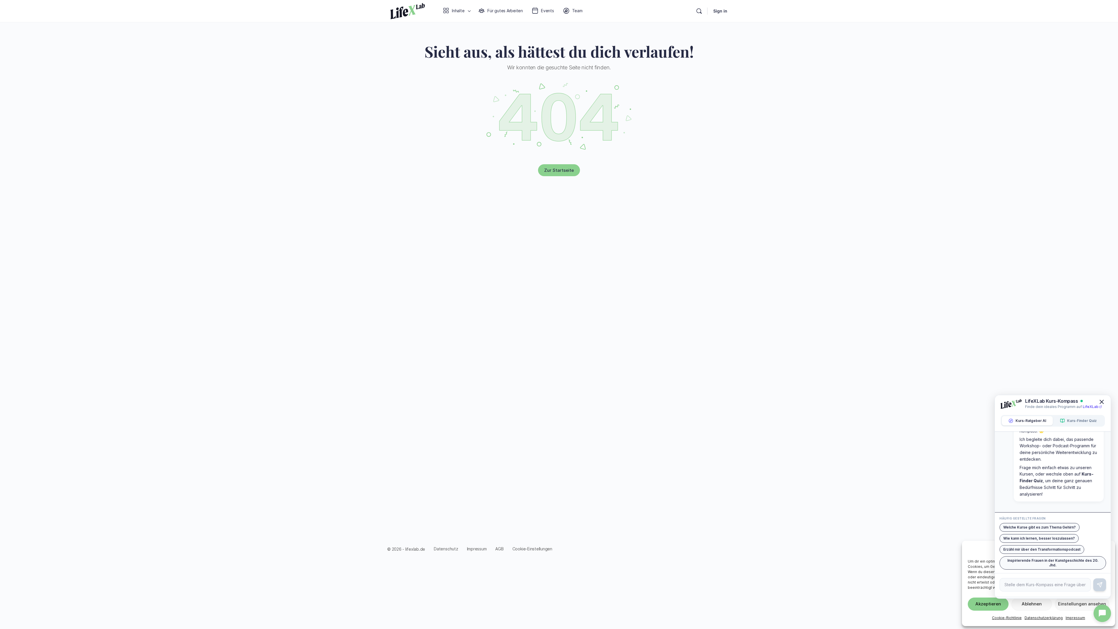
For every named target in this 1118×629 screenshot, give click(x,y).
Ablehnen (1032, 604)
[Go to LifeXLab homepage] (407, 10)
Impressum (1075, 618)
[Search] (699, 11)
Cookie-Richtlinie (1007, 618)
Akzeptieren (988, 604)
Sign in (720, 10)
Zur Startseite (559, 170)
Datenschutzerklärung (1044, 618)
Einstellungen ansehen (1082, 604)
